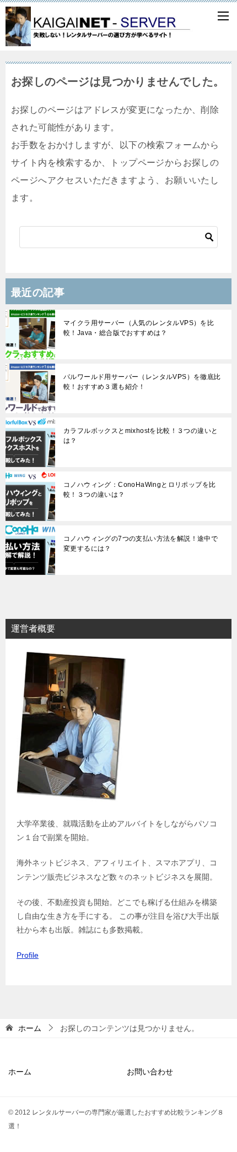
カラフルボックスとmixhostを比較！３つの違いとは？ (140, 436)
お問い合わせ (150, 1071)
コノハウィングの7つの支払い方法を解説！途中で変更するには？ (140, 543)
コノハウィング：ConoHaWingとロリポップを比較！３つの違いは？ (139, 489)
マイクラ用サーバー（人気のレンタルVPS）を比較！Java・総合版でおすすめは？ (138, 328)
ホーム (19, 1071)
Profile (28, 955)
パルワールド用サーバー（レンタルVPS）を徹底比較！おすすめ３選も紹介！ (142, 382)
